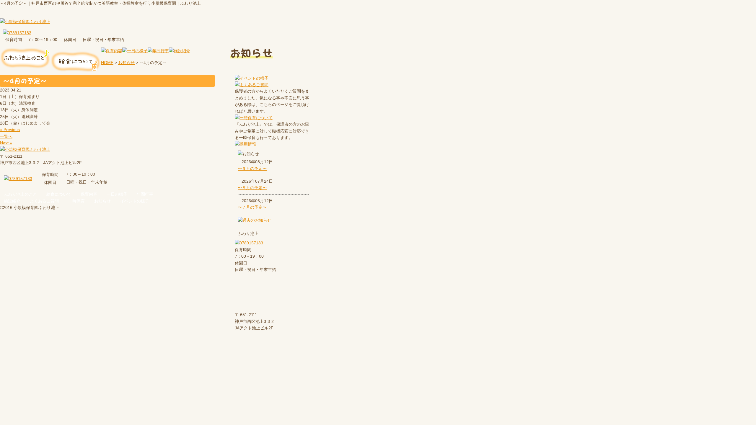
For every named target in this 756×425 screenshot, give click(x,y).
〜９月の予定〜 (252, 168)
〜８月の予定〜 (252, 187)
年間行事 (145, 194)
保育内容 (89, 194)
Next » (6, 142)
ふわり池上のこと (20, 194)
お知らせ (102, 201)
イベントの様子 (134, 201)
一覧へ (6, 136)
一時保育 (76, 201)
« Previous (10, 129)
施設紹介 (12, 201)
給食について (58, 194)
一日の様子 (117, 194)
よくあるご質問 (44, 201)
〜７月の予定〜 (252, 207)
